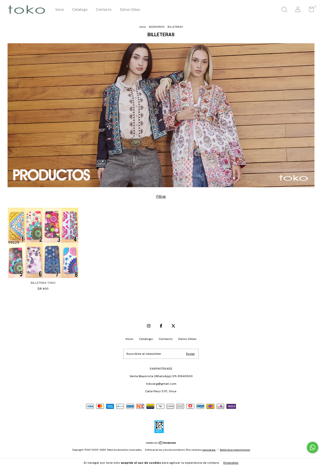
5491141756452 (161, 368)
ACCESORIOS (157, 26)
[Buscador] (284, 10)
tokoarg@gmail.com (161, 383)
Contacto (103, 10)
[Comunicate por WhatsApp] (312, 447)
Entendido (230, 462)
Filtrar (161, 196)
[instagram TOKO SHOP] (149, 326)
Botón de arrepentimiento (235, 449)
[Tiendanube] (161, 443)
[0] (309, 10)
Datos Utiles (130, 10)
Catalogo (80, 10)
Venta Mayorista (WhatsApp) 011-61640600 (161, 376)
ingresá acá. (209, 449)
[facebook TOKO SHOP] (161, 326)
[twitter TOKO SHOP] (173, 326)
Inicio (59, 10)
